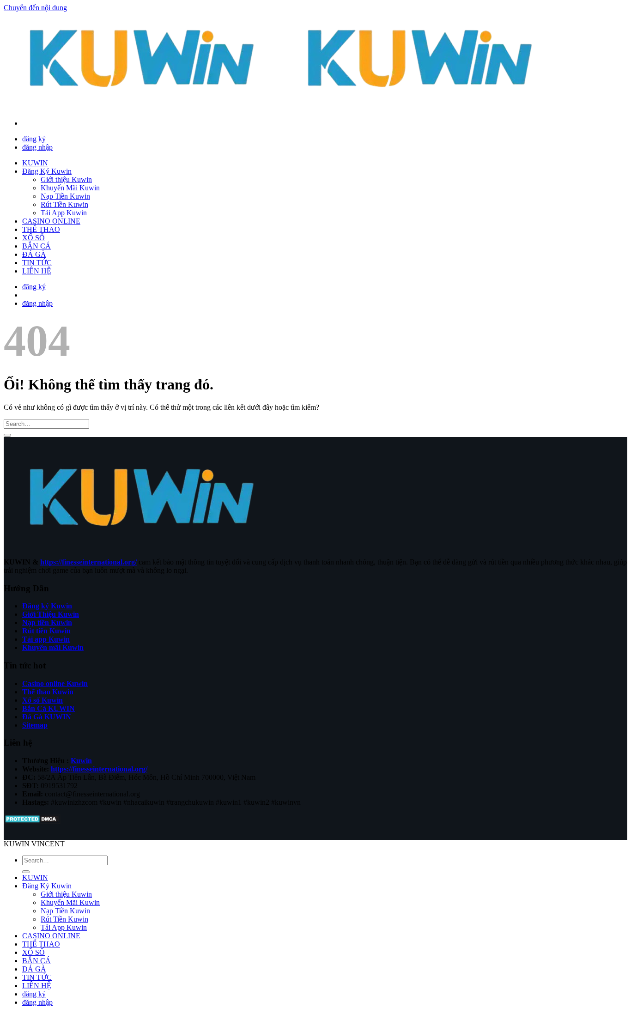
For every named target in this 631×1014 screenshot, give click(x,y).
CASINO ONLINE (51, 221)
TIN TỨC (37, 263)
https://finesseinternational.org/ (88, 562)
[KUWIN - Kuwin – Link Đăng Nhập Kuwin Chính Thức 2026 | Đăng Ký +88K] (282, 107)
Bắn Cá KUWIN (48, 708)
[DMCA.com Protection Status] (32, 822)
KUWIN (35, 163)
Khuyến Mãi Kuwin (70, 188)
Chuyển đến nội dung (35, 8)
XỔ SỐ (33, 238)
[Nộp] (7, 435)
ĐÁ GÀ (34, 254)
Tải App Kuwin (64, 213)
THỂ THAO (41, 229)
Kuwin (81, 761)
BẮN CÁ (36, 246)
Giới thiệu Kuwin (66, 179)
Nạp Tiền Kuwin (65, 196)
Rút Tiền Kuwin (64, 204)
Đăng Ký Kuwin (47, 171)
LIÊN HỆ (36, 271)
